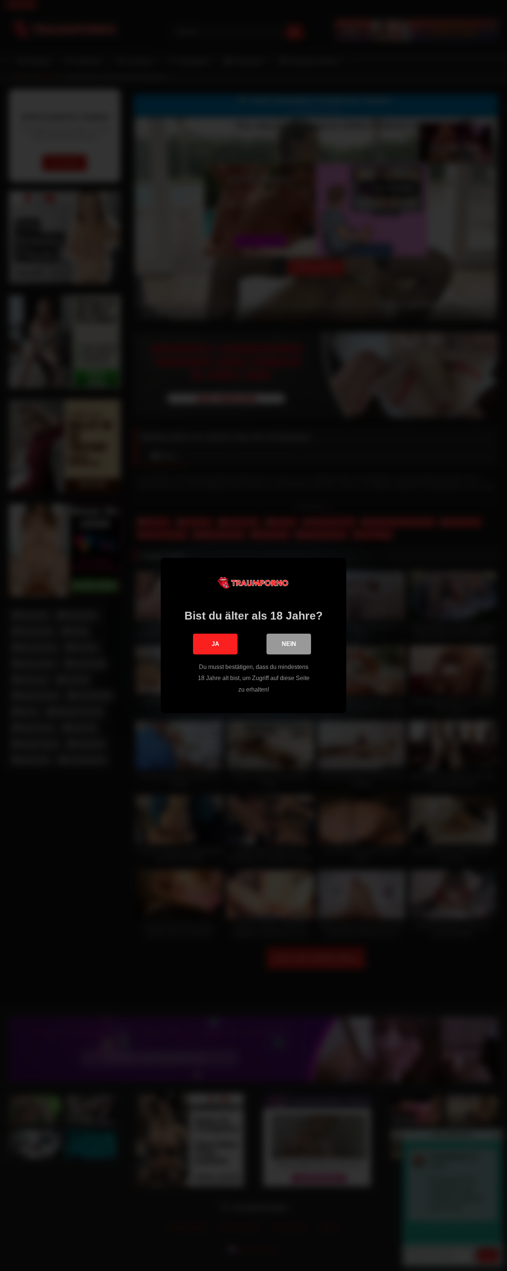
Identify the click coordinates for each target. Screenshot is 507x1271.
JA (215, 644)
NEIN (289, 644)
